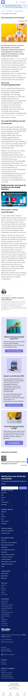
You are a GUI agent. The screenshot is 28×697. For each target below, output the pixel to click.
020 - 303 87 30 (8, 639)
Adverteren (3, 589)
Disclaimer (14, 687)
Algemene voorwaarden (14, 685)
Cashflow (3, 621)
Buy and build (4, 625)
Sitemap (3, 592)
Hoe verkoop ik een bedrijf (7, 676)
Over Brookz (3, 585)
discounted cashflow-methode (11, 115)
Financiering (4, 610)
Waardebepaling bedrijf (6, 606)
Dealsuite (3, 662)
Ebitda (2, 617)
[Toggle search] (17, 2)
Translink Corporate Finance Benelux (12, 299)
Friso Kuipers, (5, 298)
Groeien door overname (6, 672)
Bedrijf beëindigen (5, 614)
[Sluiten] (24, 6)
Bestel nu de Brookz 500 (14, 405)
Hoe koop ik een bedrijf (6, 674)
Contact (3, 590)
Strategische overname (6, 608)
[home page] (3, 2)
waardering (18, 59)
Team (2, 587)
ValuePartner (4, 664)
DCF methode (4, 623)
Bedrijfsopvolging (5, 616)
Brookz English (4, 594)
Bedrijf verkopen (4, 601)
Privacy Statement (14, 688)
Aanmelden (23, 488)
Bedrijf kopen (4, 603)
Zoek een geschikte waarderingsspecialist (14, 443)
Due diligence (4, 619)
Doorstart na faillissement (7, 612)
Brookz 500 (3, 670)
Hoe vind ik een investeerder (7, 678)
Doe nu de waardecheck (14, 351)
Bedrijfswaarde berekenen (7, 604)
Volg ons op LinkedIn (9, 654)
